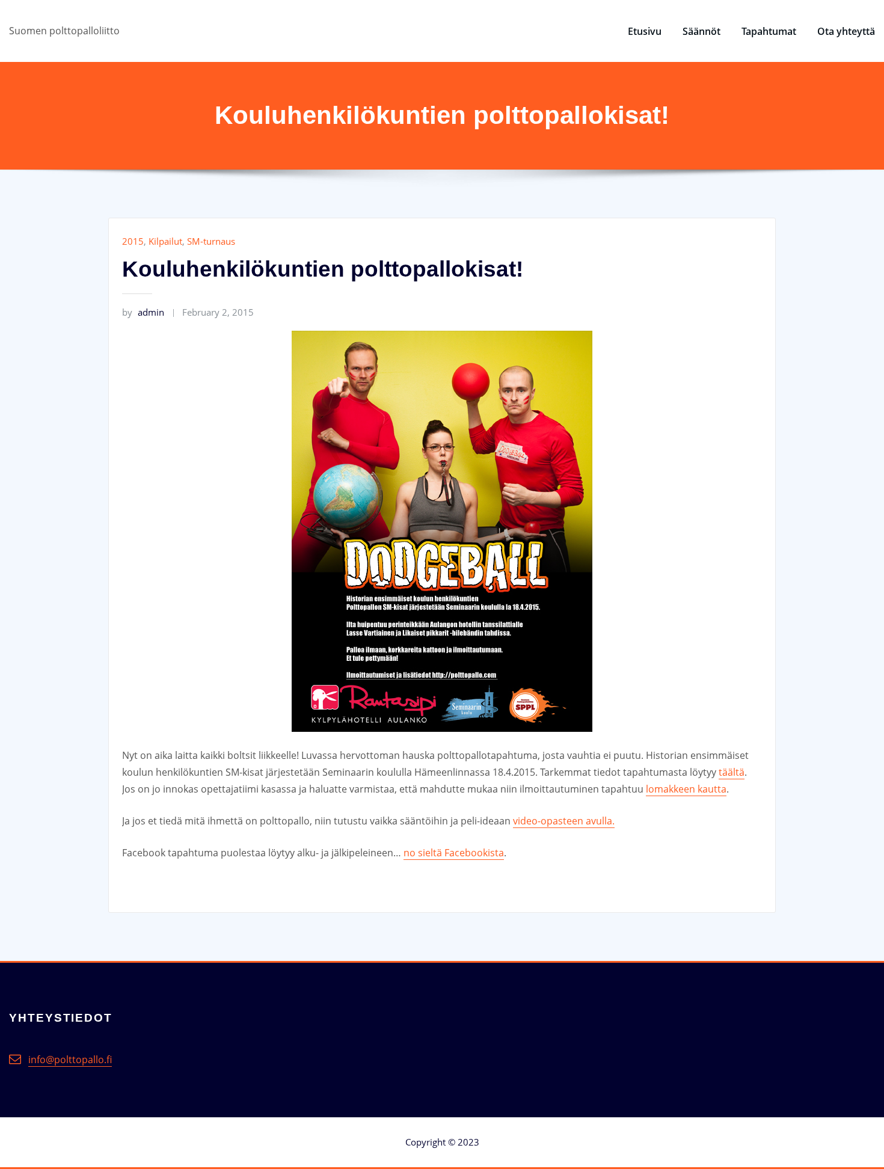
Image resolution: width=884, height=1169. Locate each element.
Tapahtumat (768, 31)
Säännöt (701, 31)
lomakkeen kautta (686, 789)
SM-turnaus (211, 241)
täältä (731, 772)
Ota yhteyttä (846, 31)
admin (143, 312)
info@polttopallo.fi (70, 1059)
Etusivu (644, 31)
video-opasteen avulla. (564, 820)
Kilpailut (165, 241)
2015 (133, 241)
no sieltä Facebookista (454, 852)
